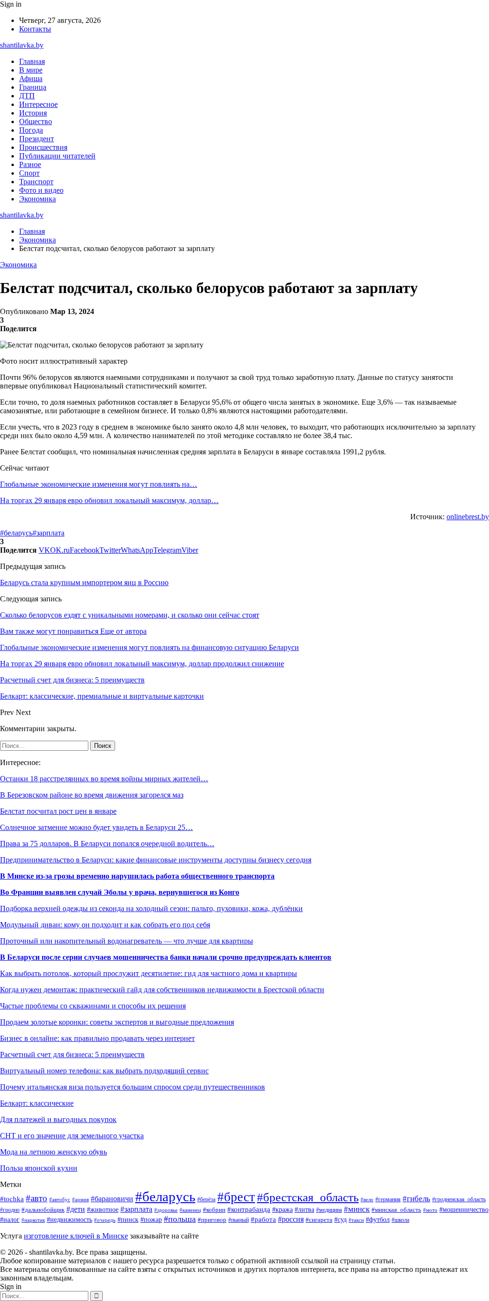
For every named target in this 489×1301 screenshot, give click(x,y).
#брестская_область (308, 1197)
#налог (10, 1219)
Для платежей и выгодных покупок (58, 1119)
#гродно (10, 1210)
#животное (102, 1209)
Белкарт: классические (37, 1103)
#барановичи (112, 1198)
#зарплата (48, 533)
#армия (80, 1199)
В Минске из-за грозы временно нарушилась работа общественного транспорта (137, 876)
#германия (388, 1199)
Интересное (38, 104)
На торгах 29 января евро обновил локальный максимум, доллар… (109, 500)
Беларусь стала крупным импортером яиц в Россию (84, 582)
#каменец (190, 1210)
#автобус (59, 1199)
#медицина (329, 1210)
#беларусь (16, 533)
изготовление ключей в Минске (76, 1236)
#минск (357, 1209)
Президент (36, 139)
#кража (282, 1209)
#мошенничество (464, 1209)
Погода (31, 130)
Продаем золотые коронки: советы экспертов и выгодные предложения (117, 1022)
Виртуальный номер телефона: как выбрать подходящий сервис (104, 1071)
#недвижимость (69, 1219)
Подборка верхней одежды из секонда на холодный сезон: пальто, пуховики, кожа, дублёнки (151, 908)
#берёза (206, 1199)
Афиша (31, 78)
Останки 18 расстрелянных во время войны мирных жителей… (104, 779)
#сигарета (319, 1220)
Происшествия (43, 147)
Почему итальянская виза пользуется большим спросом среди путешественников (132, 1087)
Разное (30, 164)
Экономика (37, 199)
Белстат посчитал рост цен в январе (58, 811)
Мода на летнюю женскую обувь (53, 1152)
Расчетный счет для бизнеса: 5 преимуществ (72, 1054)
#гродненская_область (459, 1199)
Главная (32, 61)
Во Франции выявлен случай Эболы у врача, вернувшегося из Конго (119, 892)
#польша (180, 1219)
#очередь (105, 1220)
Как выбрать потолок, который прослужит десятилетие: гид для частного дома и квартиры (148, 973)
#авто (36, 1198)
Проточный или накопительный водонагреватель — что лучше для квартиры (126, 941)
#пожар (151, 1219)
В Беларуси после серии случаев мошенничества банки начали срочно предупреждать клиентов (165, 957)
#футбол (378, 1219)
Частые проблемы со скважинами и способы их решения (93, 1006)
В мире (31, 70)
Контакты (35, 29)
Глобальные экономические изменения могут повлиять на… (98, 484)
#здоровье (166, 1210)
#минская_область (396, 1209)
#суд (340, 1219)
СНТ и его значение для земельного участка (72, 1136)
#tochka (12, 1199)
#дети (75, 1209)
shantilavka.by (21, 45)
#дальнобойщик (42, 1210)
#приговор (212, 1220)
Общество (35, 121)
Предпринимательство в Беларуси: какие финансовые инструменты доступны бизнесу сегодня (155, 860)
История (33, 113)
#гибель (416, 1198)
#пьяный (238, 1220)
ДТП (27, 96)
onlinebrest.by (467, 517)
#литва (304, 1209)
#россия (291, 1219)
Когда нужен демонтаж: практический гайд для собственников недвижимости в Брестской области (162, 990)
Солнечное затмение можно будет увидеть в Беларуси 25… (96, 827)
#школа (400, 1220)
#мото (430, 1210)
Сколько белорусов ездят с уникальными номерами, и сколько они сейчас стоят (129, 615)
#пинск (127, 1219)
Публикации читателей (57, 156)
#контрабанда (248, 1209)
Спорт (29, 173)
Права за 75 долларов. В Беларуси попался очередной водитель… (107, 843)
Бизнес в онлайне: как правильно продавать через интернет (97, 1038)
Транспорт (36, 182)
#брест (236, 1197)
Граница (32, 87)
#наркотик (33, 1220)
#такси (356, 1220)
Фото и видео (41, 190)
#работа (263, 1219)
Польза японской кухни (38, 1168)
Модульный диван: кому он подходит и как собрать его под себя (105, 925)
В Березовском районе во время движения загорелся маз (91, 795)
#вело (367, 1199)
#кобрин (214, 1210)
